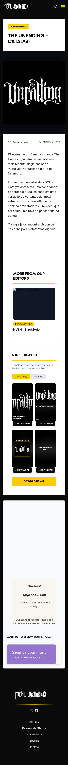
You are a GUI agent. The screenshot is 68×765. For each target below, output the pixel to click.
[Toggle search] (56, 7)
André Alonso (21, 142)
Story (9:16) (21, 377)
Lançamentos (18, 26)
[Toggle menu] (63, 6)
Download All (34, 481)
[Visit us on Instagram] (31, 710)
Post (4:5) (39, 377)
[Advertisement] (34, 539)
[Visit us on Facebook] (36, 710)
